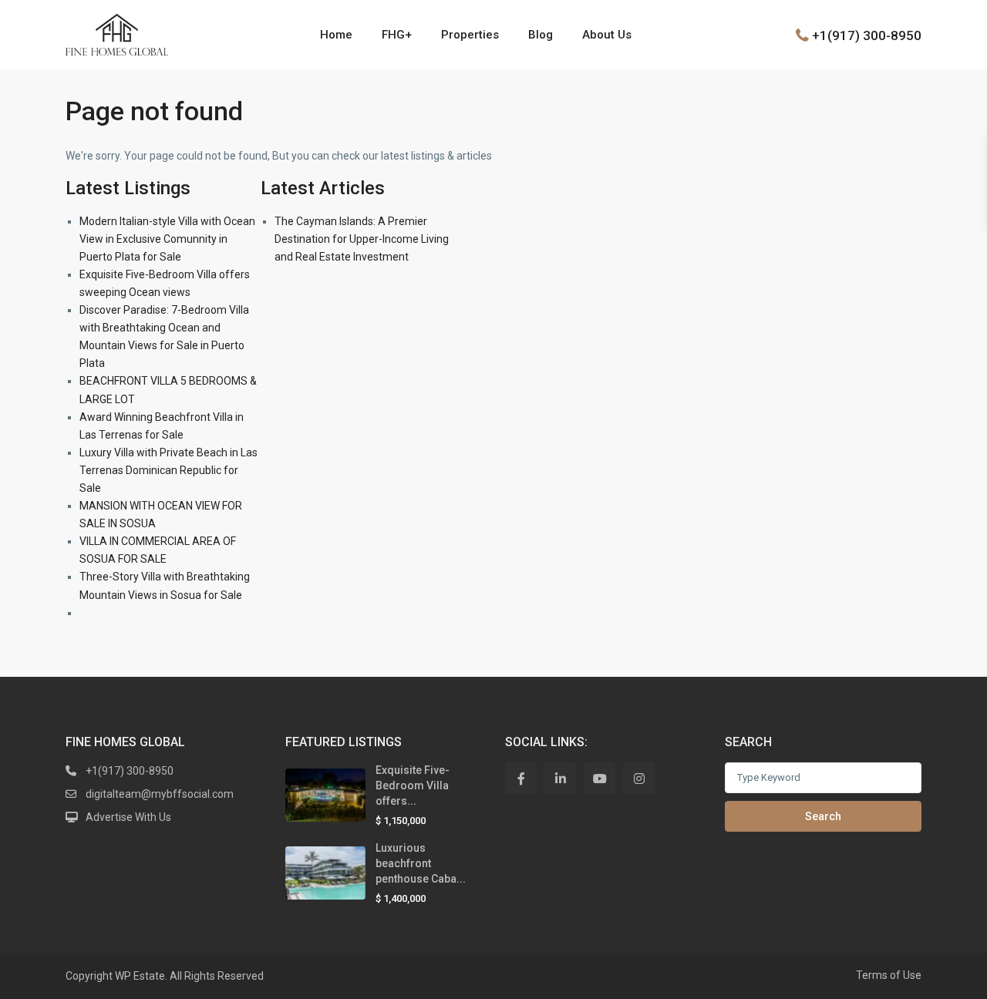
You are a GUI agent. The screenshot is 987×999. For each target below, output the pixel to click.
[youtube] (599, 778)
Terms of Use (888, 975)
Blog (540, 35)
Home (336, 35)
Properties (470, 35)
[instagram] (639, 778)
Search (823, 816)
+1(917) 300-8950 (866, 34)
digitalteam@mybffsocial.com (160, 794)
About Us (607, 35)
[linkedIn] (560, 778)
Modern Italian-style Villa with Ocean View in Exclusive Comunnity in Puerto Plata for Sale (167, 239)
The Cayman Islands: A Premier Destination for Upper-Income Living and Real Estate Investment (362, 239)
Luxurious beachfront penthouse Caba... (421, 863)
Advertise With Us (128, 817)
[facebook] (521, 778)
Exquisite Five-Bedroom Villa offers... (413, 785)
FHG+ (397, 35)
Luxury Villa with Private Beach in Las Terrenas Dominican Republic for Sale (168, 470)
